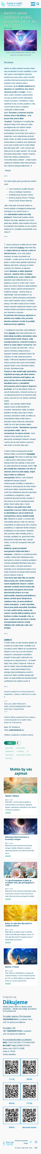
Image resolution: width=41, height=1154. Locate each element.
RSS (36, 1148)
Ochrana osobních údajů (21, 1142)
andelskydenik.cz (16, 730)
